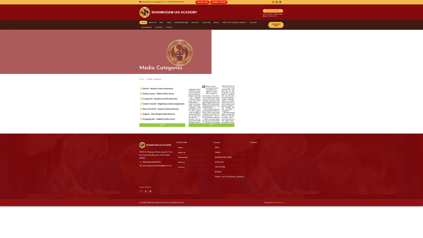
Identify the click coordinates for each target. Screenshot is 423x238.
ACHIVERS (158, 27)
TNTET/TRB (206, 22)
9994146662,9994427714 (151, 162)
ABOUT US (152, 22)
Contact (181, 167)
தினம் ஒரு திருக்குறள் (273, 10)
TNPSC (169, 22)
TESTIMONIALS (146, 27)
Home (180, 148)
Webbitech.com (278, 202)
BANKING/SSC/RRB (181, 22)
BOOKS (216, 22)
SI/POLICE (195, 22)
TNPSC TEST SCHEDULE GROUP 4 (234, 22)
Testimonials (183, 157)
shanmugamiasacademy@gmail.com (157, 166)
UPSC (161, 22)
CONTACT (169, 27)
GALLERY (253, 22)
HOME (143, 22)
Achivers (181, 162)
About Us (181, 152)
